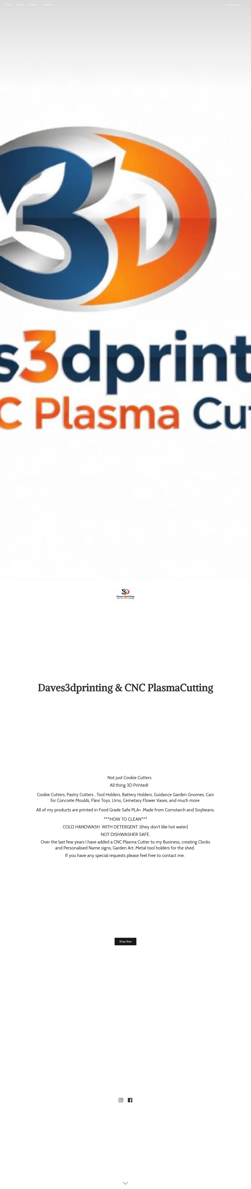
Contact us (48, 4)
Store (9, 4)
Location (32, 4)
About (20, 4)
